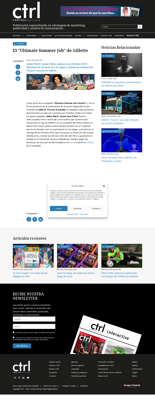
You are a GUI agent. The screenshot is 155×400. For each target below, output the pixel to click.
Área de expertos (77, 365)
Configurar (96, 208)
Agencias (74, 362)
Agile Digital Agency (50, 389)
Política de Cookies (72, 214)
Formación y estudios (106, 362)
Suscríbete (53, 372)
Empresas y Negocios (79, 372)
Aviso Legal (83, 214)
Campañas (75, 369)
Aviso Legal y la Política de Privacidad (42, 332)
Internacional (103, 369)
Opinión (135, 365)
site (71, 142)
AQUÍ (86, 195)
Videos (134, 376)
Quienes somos (55, 362)
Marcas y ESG (103, 376)
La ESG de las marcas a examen (110, 372)
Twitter (90, 142)
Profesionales (137, 369)
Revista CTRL (54, 369)
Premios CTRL (54, 365)
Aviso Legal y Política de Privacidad (26, 386)
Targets (135, 372)
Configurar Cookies (69, 386)
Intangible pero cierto (106, 365)
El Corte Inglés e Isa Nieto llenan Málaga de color (30, 274)
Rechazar (77, 208)
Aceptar (58, 208)
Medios (135, 362)
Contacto (52, 376)
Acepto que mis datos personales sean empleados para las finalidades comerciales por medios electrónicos (33, 339)
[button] (104, 186)
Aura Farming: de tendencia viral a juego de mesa (75, 274)
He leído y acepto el (35, 332)
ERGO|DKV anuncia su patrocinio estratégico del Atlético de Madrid (119, 274)
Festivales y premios (78, 376)
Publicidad (84, 386)
